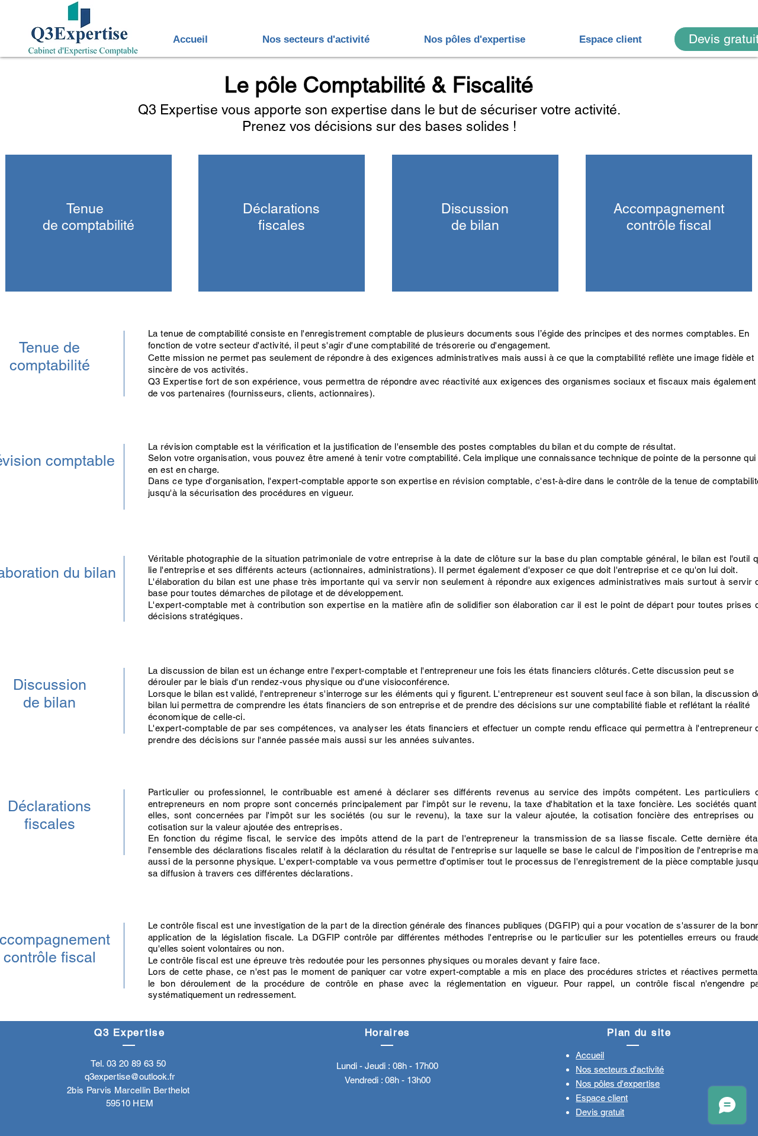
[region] (88, 223)
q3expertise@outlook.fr (130, 1076)
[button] (316, 39)
